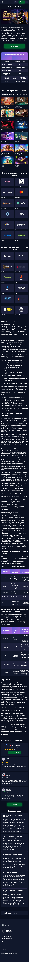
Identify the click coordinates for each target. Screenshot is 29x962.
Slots (24, 94)
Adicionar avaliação (14, 752)
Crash (17, 94)
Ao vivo (10, 94)
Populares (3, 94)
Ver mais (14, 804)
